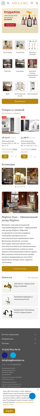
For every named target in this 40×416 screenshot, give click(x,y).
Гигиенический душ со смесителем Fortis (23, 298)
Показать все (20, 101)
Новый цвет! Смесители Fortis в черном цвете (24, 311)
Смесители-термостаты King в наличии (24, 285)
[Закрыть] (38, 390)
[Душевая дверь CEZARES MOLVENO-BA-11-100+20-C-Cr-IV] (30, 125)
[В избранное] (11, 156)
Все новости (33, 278)
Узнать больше (20, 269)
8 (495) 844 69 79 (11, 349)
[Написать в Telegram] (13, 355)
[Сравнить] (15, 156)
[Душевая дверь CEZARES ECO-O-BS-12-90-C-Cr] (11, 125)
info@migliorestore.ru (13, 360)
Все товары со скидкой (11, 113)
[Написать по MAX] (5, 355)
